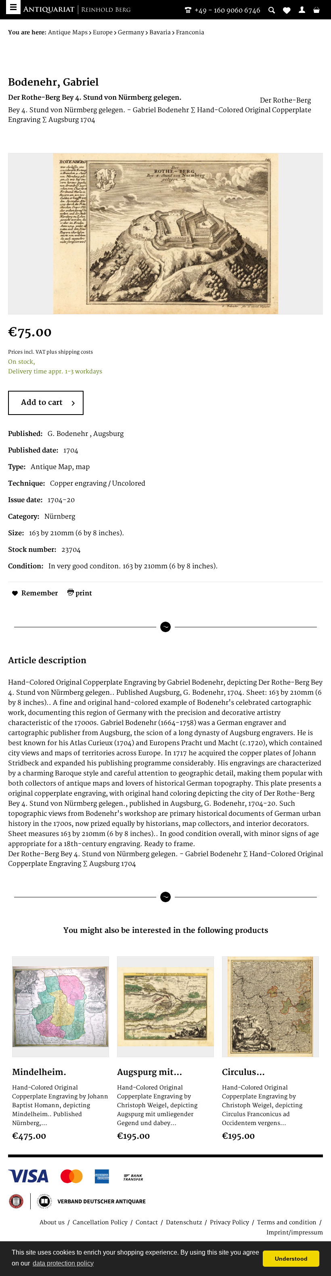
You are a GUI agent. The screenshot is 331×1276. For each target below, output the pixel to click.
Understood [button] (291, 1258)
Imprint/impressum (294, 1232)
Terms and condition (286, 1222)
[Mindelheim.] (60, 1006)
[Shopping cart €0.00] (316, 9)
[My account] (301, 9)
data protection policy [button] (63, 1263)
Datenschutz (184, 1222)
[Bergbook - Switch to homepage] (76, 10)
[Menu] (13, 7)
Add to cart (42, 402)
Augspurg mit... (149, 1072)
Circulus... (243, 1072)
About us (52, 1222)
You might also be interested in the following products (165, 930)
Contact (147, 1222)
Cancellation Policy (100, 1222)
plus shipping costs (69, 352)
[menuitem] (301, 9)
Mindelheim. (39, 1072)
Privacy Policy (229, 1222)
